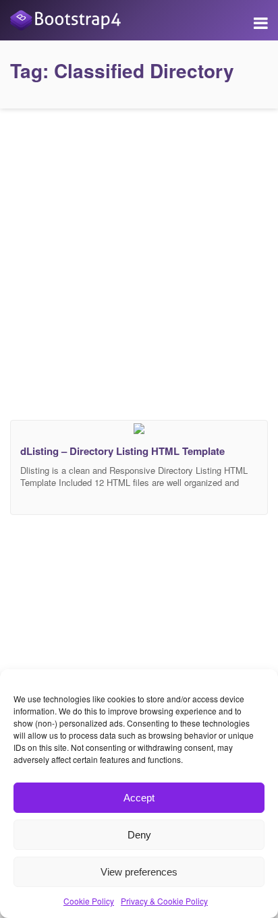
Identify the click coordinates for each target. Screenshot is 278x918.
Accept (139, 797)
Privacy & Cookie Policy (164, 901)
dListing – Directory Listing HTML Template (122, 450)
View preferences (139, 872)
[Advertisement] (139, 261)
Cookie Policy (88, 901)
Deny (139, 834)
